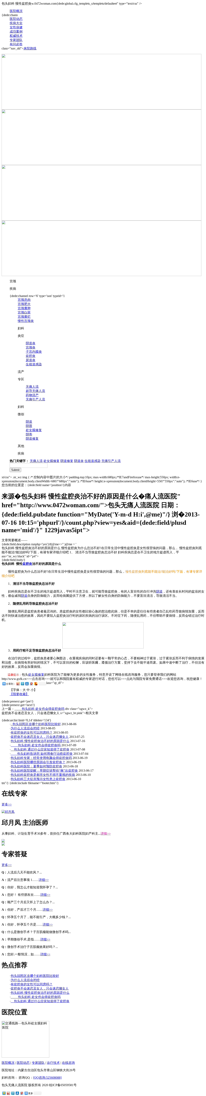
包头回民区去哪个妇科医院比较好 (36, 724)
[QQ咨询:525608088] (47, 1077)
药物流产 (32, 395)
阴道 (29, 421)
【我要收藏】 (19, 694)
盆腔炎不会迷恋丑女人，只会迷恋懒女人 (40, 736)
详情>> (106, 833)
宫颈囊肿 (24, 308)
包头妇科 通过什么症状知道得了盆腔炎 (40, 749)
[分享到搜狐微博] (35, 683)
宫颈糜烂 (24, 316)
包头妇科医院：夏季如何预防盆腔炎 (36, 766)
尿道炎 (30, 360)
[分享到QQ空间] (4, 1093)
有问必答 (16, 44)
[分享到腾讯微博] (22, 683)
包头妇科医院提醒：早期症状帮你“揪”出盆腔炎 (44, 770)
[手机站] (101, 219)
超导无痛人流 (35, 391)
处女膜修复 (34, 430)
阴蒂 (29, 434)
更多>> (7, 804)
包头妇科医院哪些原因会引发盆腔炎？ (38, 762)
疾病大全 (16, 23)
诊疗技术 (53, 1062)
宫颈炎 (30, 347)
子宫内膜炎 (34, 351)
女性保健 (16, 27)
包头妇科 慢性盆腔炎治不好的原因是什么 (40, 741)
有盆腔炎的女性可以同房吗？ (32, 732)
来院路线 (30, 48)
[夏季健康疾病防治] (101, 108)
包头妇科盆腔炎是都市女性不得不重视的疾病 (43, 774)
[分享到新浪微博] (18, 683)
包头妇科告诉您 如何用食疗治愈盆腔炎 (42, 753)
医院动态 (16, 19)
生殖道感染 (34, 364)
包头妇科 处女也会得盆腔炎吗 (39, 708)
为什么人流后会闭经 (25, 728)
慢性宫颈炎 (26, 321)
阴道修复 (32, 438)
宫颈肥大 (24, 304)
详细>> (44, 880)
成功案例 (16, 31)
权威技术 (16, 35)
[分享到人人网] (27, 683)
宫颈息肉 (24, 299)
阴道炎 (30, 343)
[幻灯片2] (101, 275)
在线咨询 (68, 1062)
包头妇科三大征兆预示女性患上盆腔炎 (38, 779)
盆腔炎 (30, 356)
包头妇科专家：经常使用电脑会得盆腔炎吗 (41, 758)
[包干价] (101, 164)
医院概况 (16, 11)
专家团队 (16, 40)
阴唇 (29, 426)
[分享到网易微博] (31, 683)
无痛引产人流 (35, 399)
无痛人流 (32, 386)
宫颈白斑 (24, 312)
